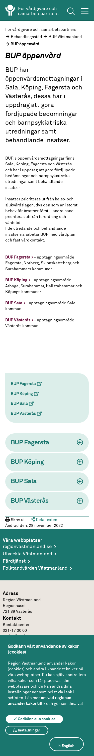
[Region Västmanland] (10, 11)
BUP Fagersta (17, 257)
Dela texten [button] (46, 520)
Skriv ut (17, 520)
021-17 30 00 (15, 630)
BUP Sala (13, 303)
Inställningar (28, 730)
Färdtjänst (14, 561)
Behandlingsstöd (26, 37)
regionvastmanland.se (27, 546)
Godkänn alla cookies (36, 719)
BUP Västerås (17, 320)
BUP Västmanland (65, 37)
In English (65, 746)
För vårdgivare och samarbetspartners (40, 30)
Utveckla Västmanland (27, 554)
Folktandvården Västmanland (35, 568)
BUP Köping (16, 280)
